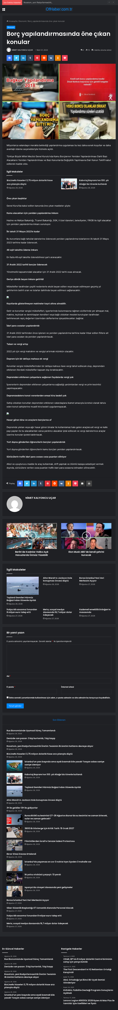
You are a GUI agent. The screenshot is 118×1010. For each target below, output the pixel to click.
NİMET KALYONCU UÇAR (22, 50)
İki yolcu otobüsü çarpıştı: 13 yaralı (43, 874)
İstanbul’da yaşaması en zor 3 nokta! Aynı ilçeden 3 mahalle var (58, 861)
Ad (9, 676)
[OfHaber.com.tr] (59, 9)
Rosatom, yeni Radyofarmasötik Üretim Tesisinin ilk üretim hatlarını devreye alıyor (60, 2)
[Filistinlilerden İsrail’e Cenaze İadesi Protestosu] (14, 845)
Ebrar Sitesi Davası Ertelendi (21, 854)
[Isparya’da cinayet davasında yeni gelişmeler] (14, 891)
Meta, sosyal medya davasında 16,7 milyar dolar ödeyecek (57, 612)
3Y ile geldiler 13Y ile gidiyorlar (22, 807)
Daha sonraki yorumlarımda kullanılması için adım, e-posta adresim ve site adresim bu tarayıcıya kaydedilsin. (59, 697)
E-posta (11, 687)
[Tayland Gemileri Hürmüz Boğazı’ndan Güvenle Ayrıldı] (23, 586)
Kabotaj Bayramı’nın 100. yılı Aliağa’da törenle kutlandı (53, 774)
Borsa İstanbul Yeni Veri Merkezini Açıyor (91, 579)
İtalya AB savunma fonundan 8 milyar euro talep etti (22, 611)
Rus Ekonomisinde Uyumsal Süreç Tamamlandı (31, 730)
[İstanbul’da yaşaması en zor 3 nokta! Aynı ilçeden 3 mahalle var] (14, 865)
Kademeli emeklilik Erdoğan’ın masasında (95, 611)
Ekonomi (22, 21)
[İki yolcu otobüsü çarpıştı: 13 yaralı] (14, 878)
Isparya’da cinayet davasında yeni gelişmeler (49, 887)
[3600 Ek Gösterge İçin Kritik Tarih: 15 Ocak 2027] (14, 832)
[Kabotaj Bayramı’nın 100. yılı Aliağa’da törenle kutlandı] (69, 183)
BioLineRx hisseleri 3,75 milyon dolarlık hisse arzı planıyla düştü (40, 753)
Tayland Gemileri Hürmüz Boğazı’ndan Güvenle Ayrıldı (21, 599)
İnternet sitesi (67, 687)
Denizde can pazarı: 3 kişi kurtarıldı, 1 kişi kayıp (31, 738)
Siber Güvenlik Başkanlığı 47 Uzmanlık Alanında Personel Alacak (40, 907)
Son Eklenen (59, 719)
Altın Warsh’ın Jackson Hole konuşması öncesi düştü (57, 579)
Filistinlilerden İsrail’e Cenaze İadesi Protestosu (50, 841)
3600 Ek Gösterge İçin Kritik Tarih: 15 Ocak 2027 (49, 828)
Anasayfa (12, 21)
